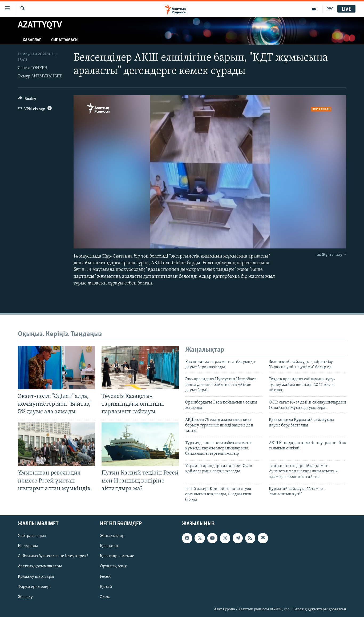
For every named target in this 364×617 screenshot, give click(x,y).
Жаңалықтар (112, 536)
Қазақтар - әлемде (117, 556)
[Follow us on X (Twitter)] (200, 538)
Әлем (105, 597)
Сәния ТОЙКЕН (32, 68)
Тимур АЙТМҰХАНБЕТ (40, 76)
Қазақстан (110, 546)
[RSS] (250, 538)
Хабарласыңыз (32, 536)
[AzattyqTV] (314, 9)
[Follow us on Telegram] (238, 538)
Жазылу (25, 597)
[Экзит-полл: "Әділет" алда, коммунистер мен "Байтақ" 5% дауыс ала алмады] (56, 367)
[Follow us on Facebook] (187, 538)
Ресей (105, 577)
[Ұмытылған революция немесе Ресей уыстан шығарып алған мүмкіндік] (56, 444)
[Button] (27, 100)
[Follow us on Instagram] (225, 538)
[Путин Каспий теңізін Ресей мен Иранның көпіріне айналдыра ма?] (140, 444)
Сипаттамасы (64, 40)
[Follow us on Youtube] (212, 538)
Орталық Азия (113, 566)
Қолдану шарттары (36, 577)
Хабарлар (32, 40)
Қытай (106, 587)
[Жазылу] (263, 538)
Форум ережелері (34, 587)
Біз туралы (28, 546)
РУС (330, 9)
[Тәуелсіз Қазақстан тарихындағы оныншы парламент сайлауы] (140, 367)
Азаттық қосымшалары (40, 566)
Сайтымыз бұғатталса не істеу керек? (53, 556)
